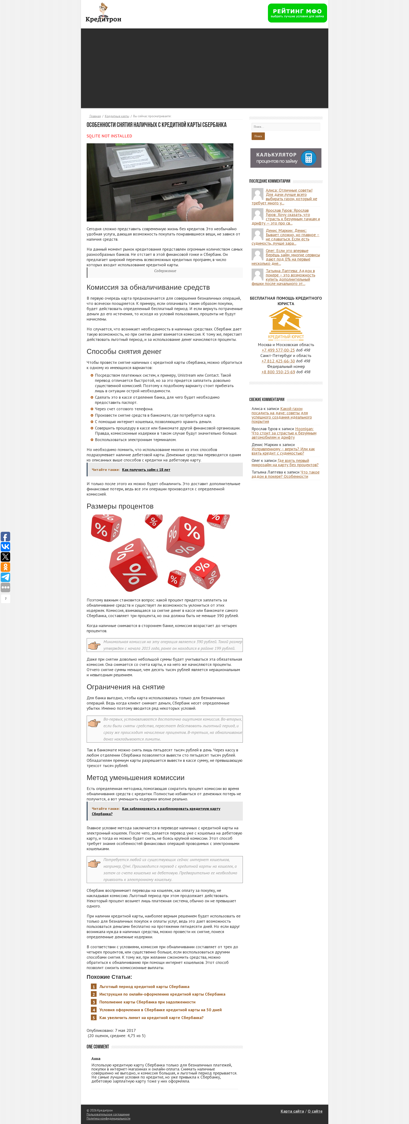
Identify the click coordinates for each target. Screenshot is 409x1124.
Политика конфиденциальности (108, 1118)
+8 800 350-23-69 (278, 372)
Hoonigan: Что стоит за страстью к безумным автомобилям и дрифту (284, 433)
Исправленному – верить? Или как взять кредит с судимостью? (283, 451)
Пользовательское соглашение (108, 1114)
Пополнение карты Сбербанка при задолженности (147, 1002)
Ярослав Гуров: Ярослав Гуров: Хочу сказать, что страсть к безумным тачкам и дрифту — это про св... (286, 217)
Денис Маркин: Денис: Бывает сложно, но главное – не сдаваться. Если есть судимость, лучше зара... (286, 237)
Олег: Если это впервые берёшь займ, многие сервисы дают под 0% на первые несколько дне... (286, 257)
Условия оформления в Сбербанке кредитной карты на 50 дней (160, 1009)
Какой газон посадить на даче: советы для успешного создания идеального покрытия (282, 415)
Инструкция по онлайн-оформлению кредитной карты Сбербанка (162, 994)
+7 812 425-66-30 (278, 361)
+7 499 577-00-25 (278, 350)
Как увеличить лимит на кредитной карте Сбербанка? (151, 1017)
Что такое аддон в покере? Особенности (286, 474)
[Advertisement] (204, 61)
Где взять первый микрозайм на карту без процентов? (285, 462)
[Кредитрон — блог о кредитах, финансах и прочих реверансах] (103, 11)
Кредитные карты (117, 116)
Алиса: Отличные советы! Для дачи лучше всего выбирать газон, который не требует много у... (284, 196)
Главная (95, 116)
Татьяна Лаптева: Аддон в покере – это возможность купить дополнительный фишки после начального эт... (283, 277)
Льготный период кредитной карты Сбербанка (144, 986)
